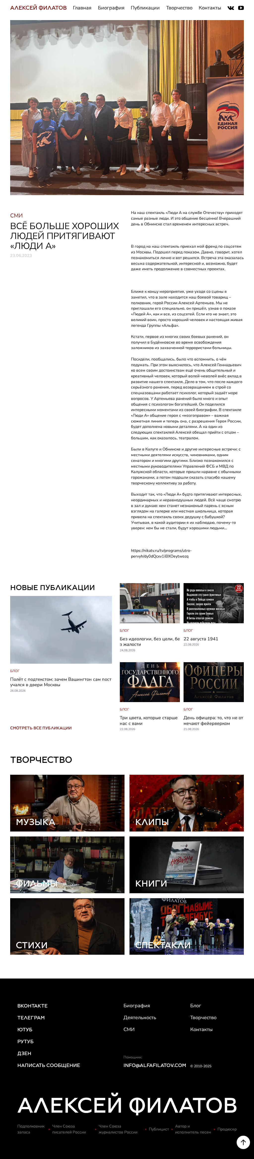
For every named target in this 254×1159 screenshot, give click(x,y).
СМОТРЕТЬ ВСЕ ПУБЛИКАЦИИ (41, 728)
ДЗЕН (24, 1053)
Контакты (210, 7)
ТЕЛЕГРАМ (31, 1018)
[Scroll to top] (243, 1142)
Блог (195, 1005)
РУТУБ (25, 1041)
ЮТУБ (24, 1030)
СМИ (129, 1029)
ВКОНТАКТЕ (32, 1006)
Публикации (145, 7)
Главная (82, 7)
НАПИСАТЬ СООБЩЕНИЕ (48, 1065)
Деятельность (140, 1017)
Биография (111, 7)
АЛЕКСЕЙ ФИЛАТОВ (38, 7)
